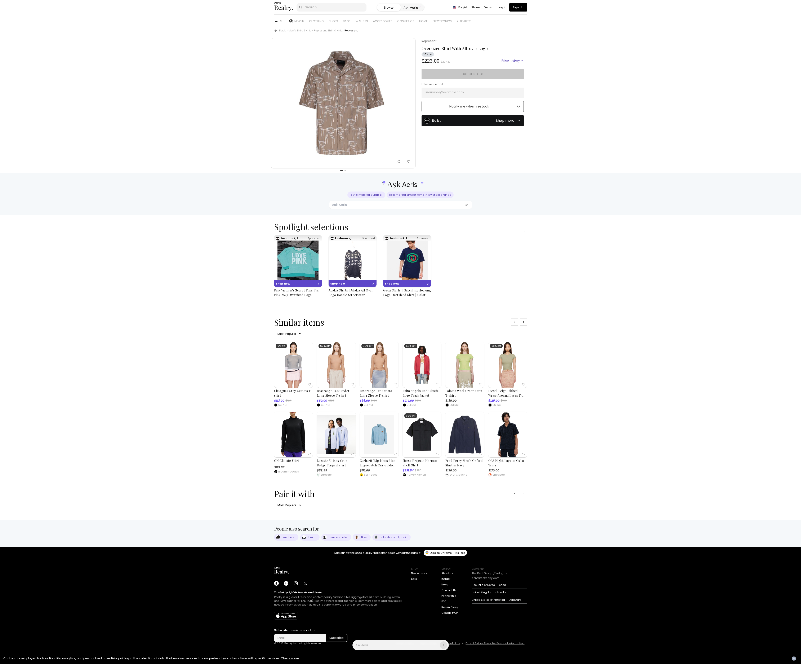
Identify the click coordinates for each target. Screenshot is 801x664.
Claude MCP (449, 613)
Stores (476, 7)
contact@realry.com (486, 578)
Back (282, 30)
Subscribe (336, 638)
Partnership (449, 596)
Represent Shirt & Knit (328, 30)
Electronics (442, 21)
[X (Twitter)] (305, 583)
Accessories (382, 21)
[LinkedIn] (286, 583)
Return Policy (449, 607)
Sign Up (518, 7)
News (444, 584)
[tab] (412, 7)
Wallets (362, 21)
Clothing (316, 21)
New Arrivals (419, 573)
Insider (445, 579)
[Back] (275, 30)
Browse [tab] (388, 7)
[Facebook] (276, 583)
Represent (429, 41)
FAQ (443, 601)
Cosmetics (405, 21)
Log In (502, 7)
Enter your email (432, 84)
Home (423, 21)
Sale (414, 579)
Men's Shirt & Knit (300, 30)
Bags (347, 21)
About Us (447, 573)
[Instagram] (295, 583)
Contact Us (449, 590)
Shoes (333, 21)
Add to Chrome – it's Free (447, 553)
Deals (488, 7)
